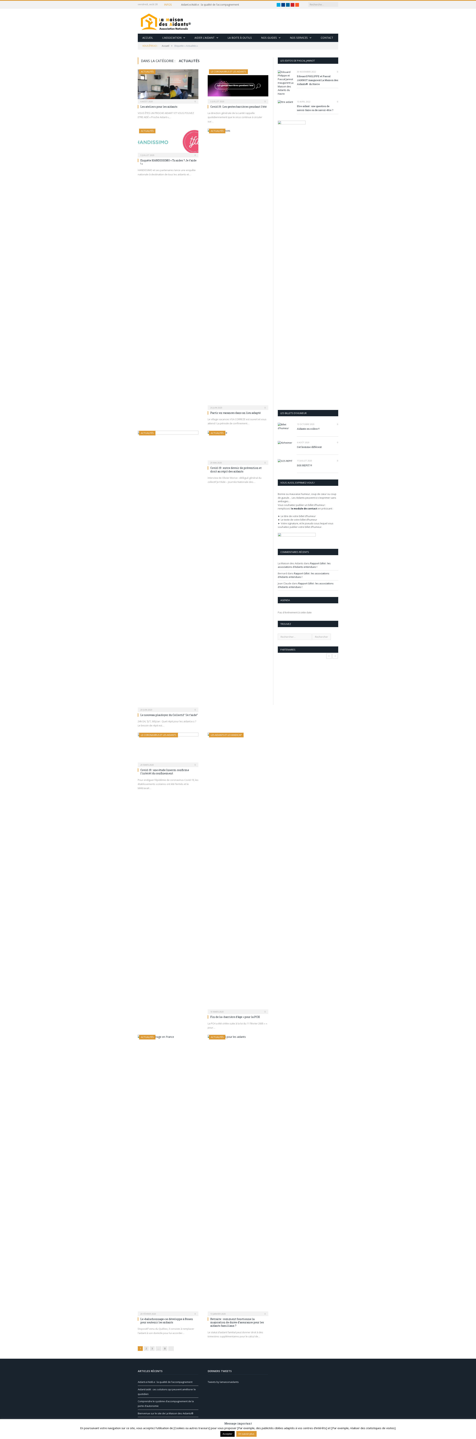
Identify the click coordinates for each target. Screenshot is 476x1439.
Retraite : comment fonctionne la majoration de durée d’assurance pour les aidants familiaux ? (237, 1322)
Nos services (299, 37)
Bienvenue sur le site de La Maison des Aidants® (165, 1413)
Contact (327, 37)
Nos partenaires (329, 1430)
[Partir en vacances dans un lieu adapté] (238, 268)
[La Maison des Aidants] (166, 21)
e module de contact (304, 508)
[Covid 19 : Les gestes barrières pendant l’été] (238, 85)
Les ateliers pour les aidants (158, 106)
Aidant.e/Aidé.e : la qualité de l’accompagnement (210, 4)
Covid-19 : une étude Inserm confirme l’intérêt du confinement (164, 771)
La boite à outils (240, 37)
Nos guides (269, 37)
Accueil (147, 37)
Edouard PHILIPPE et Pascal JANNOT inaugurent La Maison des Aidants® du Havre (317, 80)
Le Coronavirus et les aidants (228, 71)
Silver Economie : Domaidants (254, 1430)
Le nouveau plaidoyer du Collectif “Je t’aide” (169, 715)
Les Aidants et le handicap (226, 735)
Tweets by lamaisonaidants (223, 1382)
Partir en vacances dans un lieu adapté (235, 413)
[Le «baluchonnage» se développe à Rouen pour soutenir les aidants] (168, 1174)
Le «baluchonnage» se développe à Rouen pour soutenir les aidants (166, 1320)
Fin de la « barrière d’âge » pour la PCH (235, 1017)
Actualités (147, 71)
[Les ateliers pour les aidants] (168, 85)
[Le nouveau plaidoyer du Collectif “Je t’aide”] (168, 570)
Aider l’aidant (204, 37)
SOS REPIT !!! (304, 465)
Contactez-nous (308, 1430)
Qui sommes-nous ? (285, 1430)
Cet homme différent (309, 447)
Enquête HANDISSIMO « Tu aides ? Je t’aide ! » (168, 162)
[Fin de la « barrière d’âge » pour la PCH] (238, 872)
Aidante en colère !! (308, 428)
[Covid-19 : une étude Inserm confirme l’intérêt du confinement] (168, 749)
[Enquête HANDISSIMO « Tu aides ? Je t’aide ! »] (168, 142)
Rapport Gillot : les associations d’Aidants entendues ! (304, 565)
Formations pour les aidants (218, 1430)
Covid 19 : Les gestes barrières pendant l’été (238, 106)
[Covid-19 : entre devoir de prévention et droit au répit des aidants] (238, 447)
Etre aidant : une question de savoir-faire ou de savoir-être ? (315, 108)
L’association (171, 37)
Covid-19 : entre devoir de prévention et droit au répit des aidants (236, 469)
